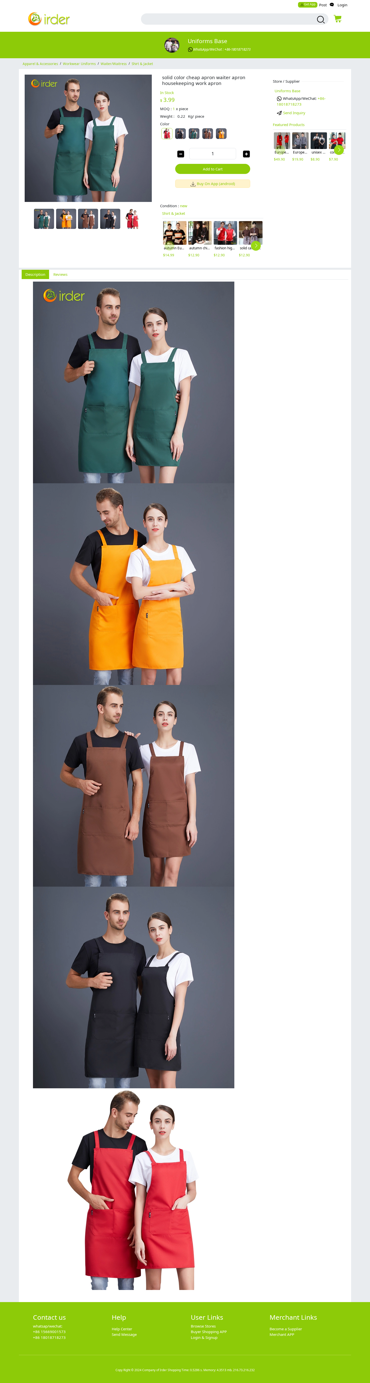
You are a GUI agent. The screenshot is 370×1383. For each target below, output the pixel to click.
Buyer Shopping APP (209, 1331)
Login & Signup (204, 1337)
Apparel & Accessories (40, 63)
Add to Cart (213, 168)
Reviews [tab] (60, 274)
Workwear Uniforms (79, 63)
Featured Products (289, 124)
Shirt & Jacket (142, 63)
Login (342, 4)
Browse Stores (203, 1326)
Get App (309, 4)
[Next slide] (256, 246)
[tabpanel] (185, 788)
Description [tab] (35, 274)
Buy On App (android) (216, 183)
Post (323, 4)
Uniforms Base (207, 41)
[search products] (320, 19)
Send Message (124, 1334)
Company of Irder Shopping (161, 1370)
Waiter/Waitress (114, 63)
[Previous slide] (169, 246)
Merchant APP (282, 1334)
